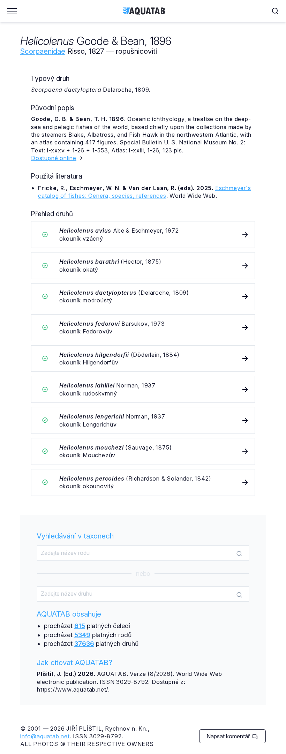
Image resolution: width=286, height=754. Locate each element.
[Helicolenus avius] (143, 234)
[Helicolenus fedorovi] (143, 328)
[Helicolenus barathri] (143, 265)
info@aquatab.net (45, 736)
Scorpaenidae (42, 51)
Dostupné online (53, 157)
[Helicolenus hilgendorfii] (143, 359)
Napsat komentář (228, 736)
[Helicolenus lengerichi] (143, 420)
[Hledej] (239, 553)
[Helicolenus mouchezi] (143, 451)
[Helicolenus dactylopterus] (143, 297)
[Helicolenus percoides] (143, 482)
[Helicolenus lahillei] (143, 389)
